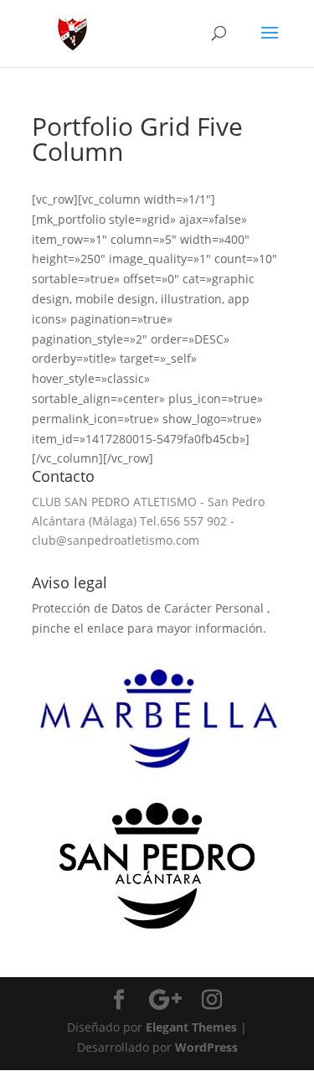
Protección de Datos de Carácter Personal (149, 608)
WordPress (206, 1047)
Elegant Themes (191, 1027)
